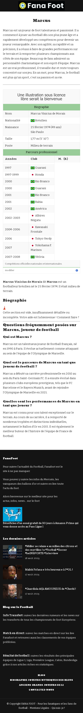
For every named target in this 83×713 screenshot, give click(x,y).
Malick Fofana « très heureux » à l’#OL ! (49, 569)
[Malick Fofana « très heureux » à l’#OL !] (12, 572)
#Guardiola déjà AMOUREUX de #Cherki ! (50, 589)
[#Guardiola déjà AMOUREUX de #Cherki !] (12, 591)
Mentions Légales (39, 708)
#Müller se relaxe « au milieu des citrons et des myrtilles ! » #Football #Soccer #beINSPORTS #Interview (51, 550)
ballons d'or (29, 483)
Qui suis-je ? (58, 708)
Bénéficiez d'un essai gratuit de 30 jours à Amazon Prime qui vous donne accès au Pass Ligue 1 (40, 525)
